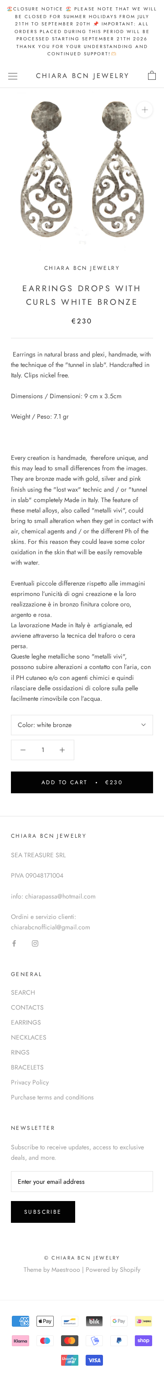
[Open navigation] (12, 75)
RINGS (20, 1052)
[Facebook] (14, 943)
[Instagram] (35, 943)
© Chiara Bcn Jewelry (82, 1257)
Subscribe (43, 1212)
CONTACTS (27, 1007)
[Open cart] (152, 75)
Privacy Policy (30, 1082)
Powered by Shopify (113, 1269)
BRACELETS (27, 1067)
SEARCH (23, 992)
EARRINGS (26, 1022)
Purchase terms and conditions (52, 1097)
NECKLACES (28, 1037)
